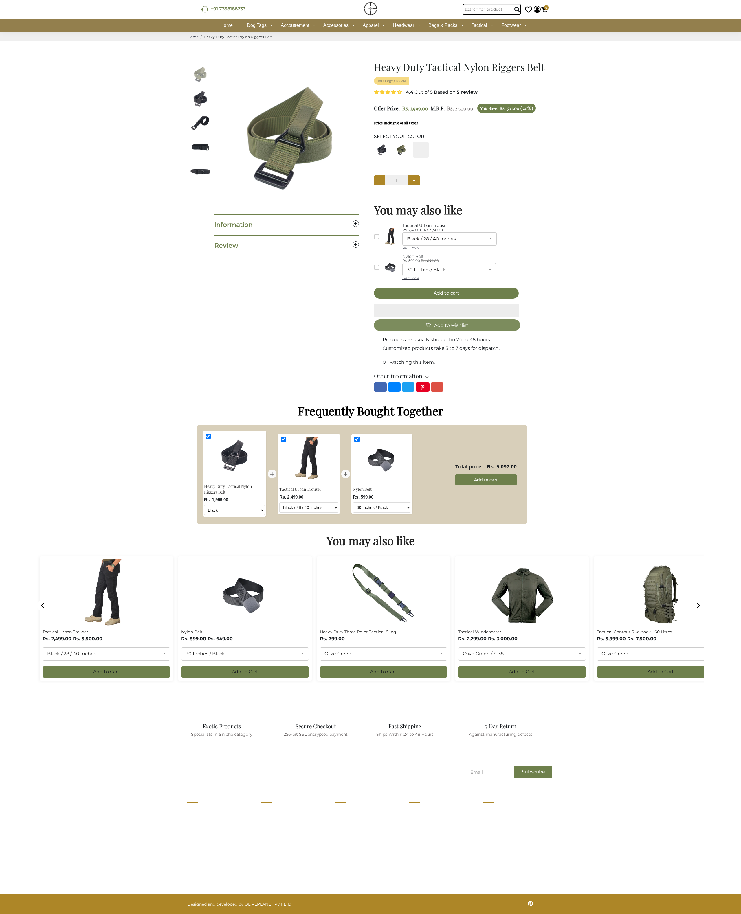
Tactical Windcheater (479, 632)
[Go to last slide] (43, 605)
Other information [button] (398, 376)
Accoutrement (295, 25)
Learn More (410, 247)
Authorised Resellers (355, 854)
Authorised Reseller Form (361, 864)
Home (226, 25)
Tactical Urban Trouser (65, 632)
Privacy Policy (423, 822)
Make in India (348, 843)
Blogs (267, 854)
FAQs (414, 854)
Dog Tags (257, 25)
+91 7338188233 (226, 9)
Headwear (403, 25)
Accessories (336, 25)
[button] (388, 92)
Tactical (479, 25)
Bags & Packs (442, 25)
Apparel (371, 25)
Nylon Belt (192, 632)
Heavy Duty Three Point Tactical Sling (358, 632)
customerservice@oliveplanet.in (518, 824)
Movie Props (347, 832)
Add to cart (486, 479)
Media (267, 843)
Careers (268, 832)
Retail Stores (348, 811)
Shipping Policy (425, 843)
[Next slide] (698, 605)
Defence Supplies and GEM (362, 822)
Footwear (511, 25)
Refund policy (275, 875)
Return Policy (422, 832)
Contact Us (272, 822)
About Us (270, 811)
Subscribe (533, 772)
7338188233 (497, 812)
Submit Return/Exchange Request (443, 864)
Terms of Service (277, 864)
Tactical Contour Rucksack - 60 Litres (634, 632)
